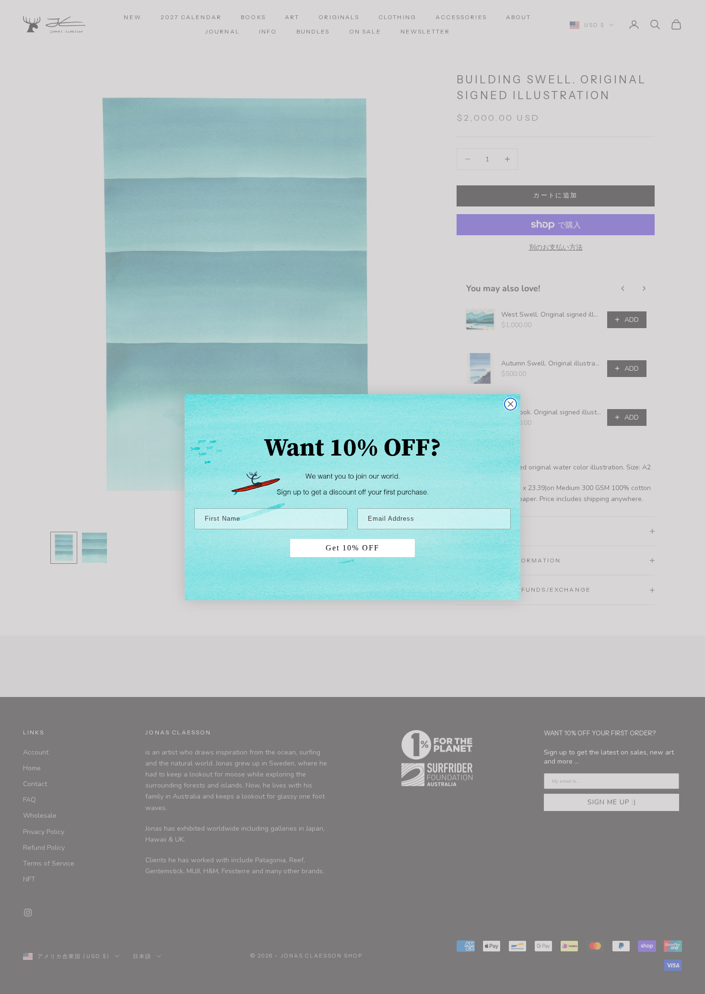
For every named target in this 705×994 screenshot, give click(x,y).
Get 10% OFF (352, 548)
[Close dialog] (511, 404)
